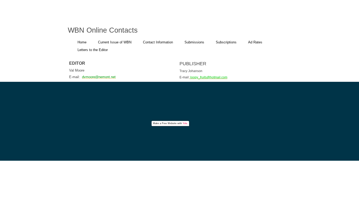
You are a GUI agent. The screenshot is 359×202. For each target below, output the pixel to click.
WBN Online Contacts (103, 30)
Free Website (169, 123)
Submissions (194, 42)
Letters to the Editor (93, 50)
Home (82, 42)
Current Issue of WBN (114, 42)
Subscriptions (226, 42)
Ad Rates (255, 42)
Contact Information (158, 42)
